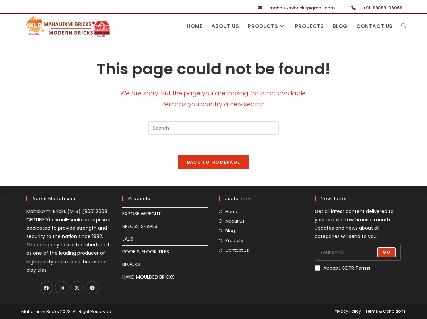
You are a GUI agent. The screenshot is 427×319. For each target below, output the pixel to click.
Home (232, 211)
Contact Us (237, 250)
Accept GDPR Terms (346, 268)
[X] (77, 287)
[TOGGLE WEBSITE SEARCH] (404, 26)
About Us (235, 221)
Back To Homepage (213, 162)
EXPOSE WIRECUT (141, 213)
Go (386, 252)
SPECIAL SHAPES (139, 226)
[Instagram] (61, 287)
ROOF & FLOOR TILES (145, 251)
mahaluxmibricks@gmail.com (301, 8)
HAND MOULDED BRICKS (148, 277)
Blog (230, 231)
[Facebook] (46, 287)
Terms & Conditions (385, 311)
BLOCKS (131, 264)
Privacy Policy (347, 311)
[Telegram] (92, 287)
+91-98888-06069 (382, 8)
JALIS (127, 239)
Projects (234, 240)
